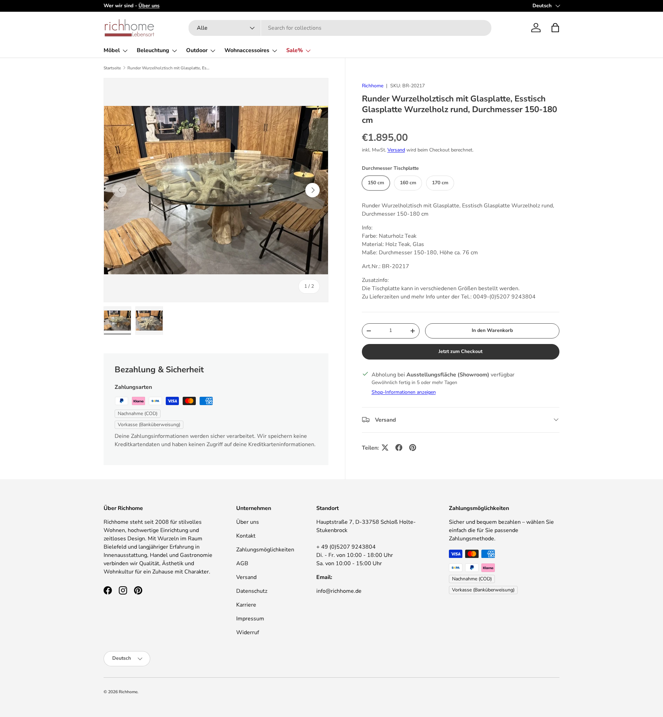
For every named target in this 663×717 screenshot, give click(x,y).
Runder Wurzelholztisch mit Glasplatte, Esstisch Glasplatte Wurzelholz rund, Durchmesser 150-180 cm (168, 68)
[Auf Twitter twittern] (385, 447)
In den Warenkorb (492, 330)
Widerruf (247, 632)
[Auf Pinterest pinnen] (413, 447)
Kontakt (246, 536)
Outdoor (197, 50)
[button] (555, 27)
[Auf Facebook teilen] (399, 447)
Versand (396, 149)
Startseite (112, 68)
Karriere (246, 605)
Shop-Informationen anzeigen (404, 392)
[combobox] (340, 28)
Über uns (247, 522)
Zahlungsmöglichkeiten (265, 549)
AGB (242, 563)
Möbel (112, 50)
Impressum (250, 618)
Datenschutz (251, 591)
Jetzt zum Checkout (460, 351)
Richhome (372, 85)
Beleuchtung (153, 50)
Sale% (294, 50)
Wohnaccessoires (246, 50)
